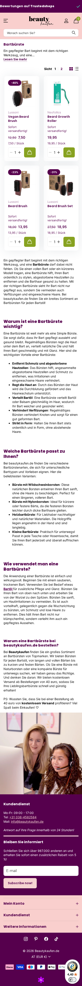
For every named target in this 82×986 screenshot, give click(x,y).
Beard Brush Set (60, 206)
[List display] (77, 69)
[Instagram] (26, 939)
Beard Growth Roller (58, 119)
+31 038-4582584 (23, 817)
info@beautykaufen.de (27, 821)
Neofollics (54, 112)
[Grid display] (71, 69)
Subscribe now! (20, 883)
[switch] (72, 979)
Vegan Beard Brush (18, 119)
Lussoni (13, 112)
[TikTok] (56, 939)
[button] (19, 152)
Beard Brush (17, 206)
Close (41, 903)
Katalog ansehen (6, 21)
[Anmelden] (66, 20)
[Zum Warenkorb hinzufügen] (30, 152)
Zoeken (74, 33)
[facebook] (46, 939)
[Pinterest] (36, 939)
